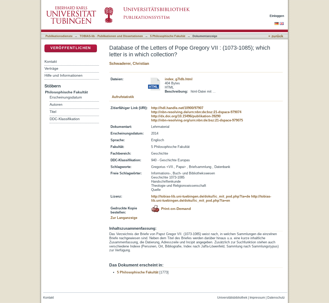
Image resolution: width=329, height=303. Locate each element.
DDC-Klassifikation (65, 119)
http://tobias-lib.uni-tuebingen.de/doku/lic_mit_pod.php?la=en (211, 198)
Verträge (51, 68)
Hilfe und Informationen (63, 75)
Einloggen (277, 15)
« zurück (275, 36)
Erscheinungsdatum (66, 97)
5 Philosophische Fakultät (167, 36)
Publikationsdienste (58, 36)
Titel (53, 112)
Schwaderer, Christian (129, 63)
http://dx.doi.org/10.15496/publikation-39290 (186, 116)
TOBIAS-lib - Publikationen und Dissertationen (111, 36)
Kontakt (50, 61)
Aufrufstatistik (123, 97)
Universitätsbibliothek (232, 297)
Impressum (257, 297)
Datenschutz (276, 297)
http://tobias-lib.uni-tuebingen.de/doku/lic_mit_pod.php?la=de (200, 196)
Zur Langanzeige (124, 218)
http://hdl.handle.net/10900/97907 (177, 108)
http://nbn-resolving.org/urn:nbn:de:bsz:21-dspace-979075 (197, 120)
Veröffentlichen (70, 48)
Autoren (56, 104)
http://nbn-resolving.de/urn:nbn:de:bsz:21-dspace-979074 (196, 112)
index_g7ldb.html (179, 79)
